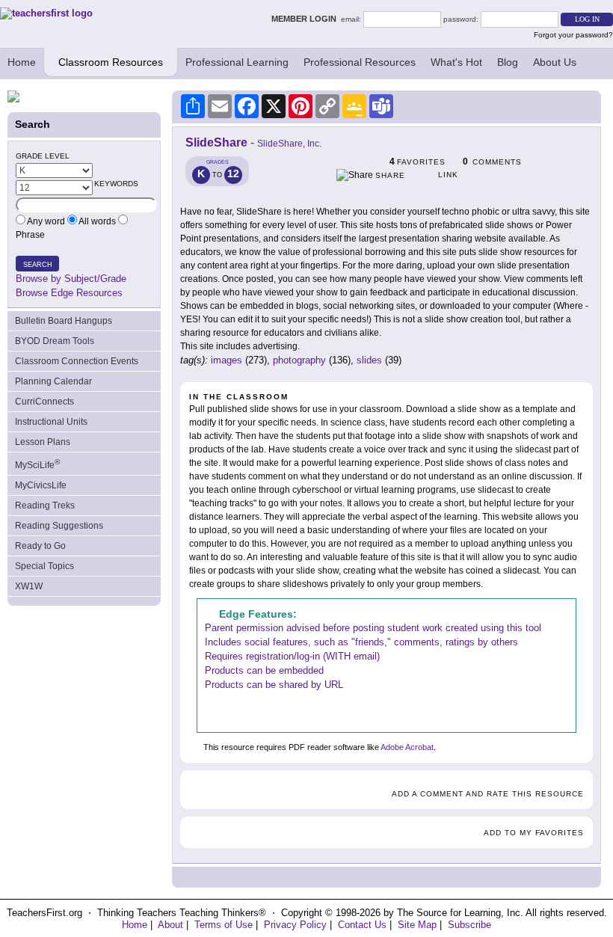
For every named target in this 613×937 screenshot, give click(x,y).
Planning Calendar (53, 381)
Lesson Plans (42, 442)
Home (21, 62)
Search (37, 264)
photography (299, 360)
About (170, 924)
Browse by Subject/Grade (71, 278)
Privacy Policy (295, 924)
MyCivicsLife (41, 485)
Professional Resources (360, 62)
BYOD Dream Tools (54, 341)
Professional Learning (237, 62)
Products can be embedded (264, 670)
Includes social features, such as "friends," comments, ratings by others (361, 642)
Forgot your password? (573, 35)
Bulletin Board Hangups (63, 321)
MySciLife (37, 464)
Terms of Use (223, 924)
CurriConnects (44, 401)
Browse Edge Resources (69, 292)
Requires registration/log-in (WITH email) (292, 656)
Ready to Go (40, 546)
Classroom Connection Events (76, 361)
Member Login (306, 18)
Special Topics (44, 566)
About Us (554, 62)
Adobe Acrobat (407, 747)
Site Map (417, 924)
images (226, 360)
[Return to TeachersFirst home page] (46, 13)
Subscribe (469, 924)
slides (369, 360)
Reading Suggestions (59, 525)
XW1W (29, 586)
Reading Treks (45, 505)
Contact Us (362, 924)
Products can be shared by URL (274, 684)
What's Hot (456, 62)
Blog (507, 62)
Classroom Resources (110, 62)
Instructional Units (51, 422)
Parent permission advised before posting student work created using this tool (373, 627)
